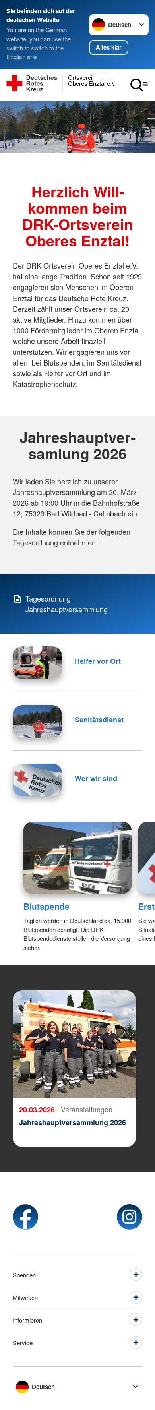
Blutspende (46, 906)
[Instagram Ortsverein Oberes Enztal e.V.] (129, 1217)
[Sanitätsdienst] (37, 721)
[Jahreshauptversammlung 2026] (74, 1044)
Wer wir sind (96, 778)
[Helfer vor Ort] (37, 662)
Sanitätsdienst (99, 719)
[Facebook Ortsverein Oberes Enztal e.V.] (25, 1217)
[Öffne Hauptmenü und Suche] (139, 85)
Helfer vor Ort (98, 661)
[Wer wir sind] (37, 780)
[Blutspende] (77, 858)
